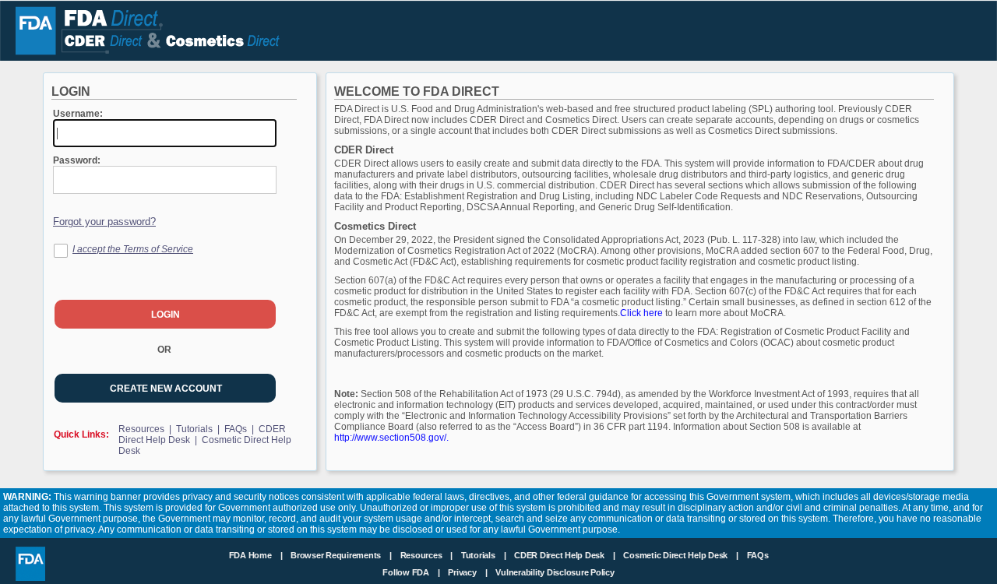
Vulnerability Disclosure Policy (554, 572)
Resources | (146, 429)
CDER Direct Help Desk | (565, 555)
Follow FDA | (412, 572)
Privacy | (467, 572)
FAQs (758, 555)
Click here (642, 313)
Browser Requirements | (342, 555)
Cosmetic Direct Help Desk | (681, 555)
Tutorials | (199, 429)
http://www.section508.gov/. (391, 437)
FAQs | (240, 429)
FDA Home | (257, 555)
